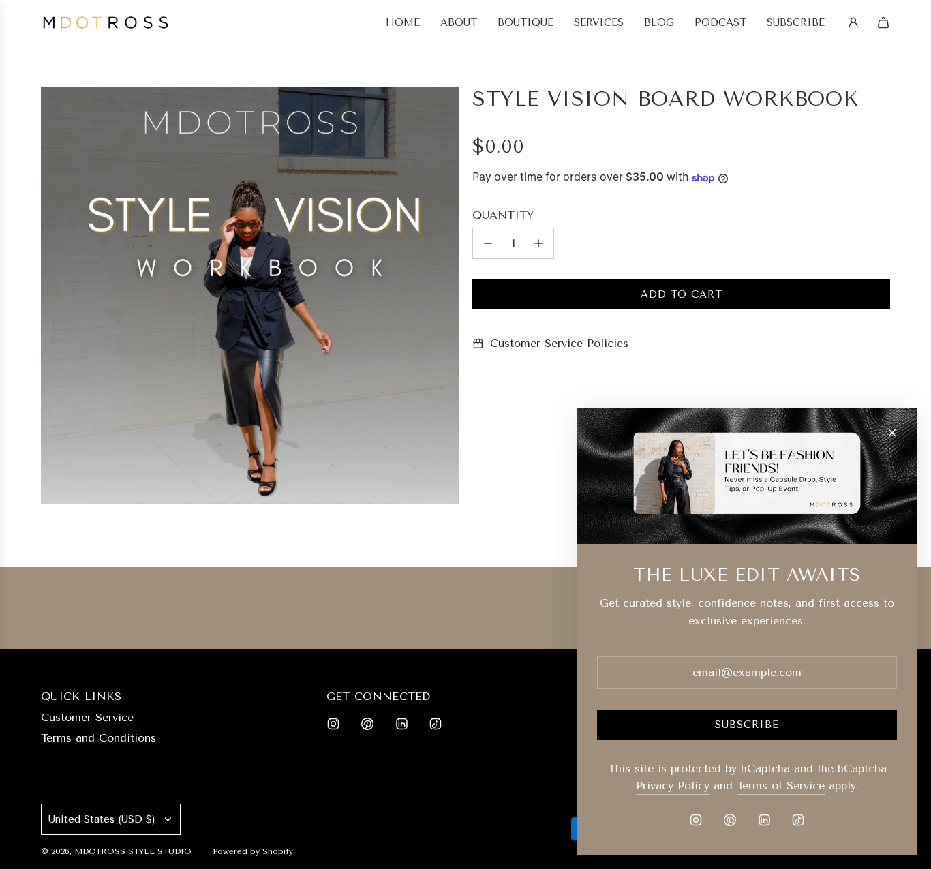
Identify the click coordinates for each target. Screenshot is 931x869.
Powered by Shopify (253, 851)
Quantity (503, 215)
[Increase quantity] (538, 243)
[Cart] (883, 22)
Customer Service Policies (559, 343)
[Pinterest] (367, 724)
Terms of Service (781, 785)
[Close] (892, 433)
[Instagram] (333, 724)
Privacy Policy (672, 785)
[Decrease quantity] (488, 243)
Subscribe (747, 724)
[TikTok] (436, 724)
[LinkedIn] (401, 724)
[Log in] (853, 22)
